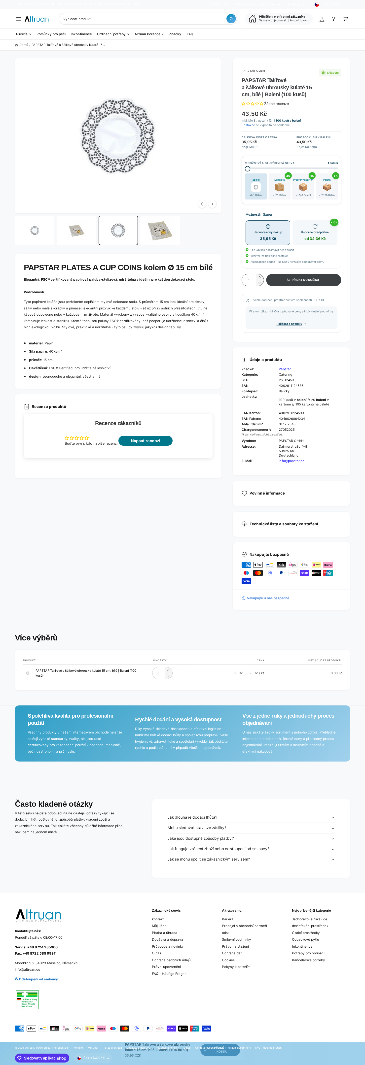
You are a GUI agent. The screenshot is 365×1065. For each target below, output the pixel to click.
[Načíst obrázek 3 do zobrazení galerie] (118, 230)
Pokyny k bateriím (236, 967)
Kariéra (227, 919)
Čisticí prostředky (306, 933)
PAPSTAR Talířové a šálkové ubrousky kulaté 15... (68, 45)
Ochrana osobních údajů (171, 960)
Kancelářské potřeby (308, 960)
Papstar (285, 369)
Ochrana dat (232, 953)
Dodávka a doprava (167, 939)
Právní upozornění (166, 967)
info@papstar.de (291, 461)
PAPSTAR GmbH (253, 70)
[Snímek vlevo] (202, 204)
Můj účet (159, 926)
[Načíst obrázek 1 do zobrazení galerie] (34, 230)
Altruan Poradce (147, 34)
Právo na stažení (235, 946)
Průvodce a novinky (168, 946)
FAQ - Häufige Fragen (169, 974)
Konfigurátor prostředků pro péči (259, 4)
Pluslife (22, 34)
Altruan (29, 1047)
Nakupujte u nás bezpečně (268, 598)
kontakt (158, 919)
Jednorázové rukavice (309, 919)
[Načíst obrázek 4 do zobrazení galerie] (160, 230)
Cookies (228, 960)
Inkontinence (302, 946)
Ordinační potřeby (111, 34)
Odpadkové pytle (305, 939)
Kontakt (222, 4)
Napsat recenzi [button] (145, 440)
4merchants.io (60, 1047)
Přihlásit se (299, 4)
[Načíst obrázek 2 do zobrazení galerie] (76, 230)
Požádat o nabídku (289, 324)
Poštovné (248, 125)
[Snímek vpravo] (212, 204)
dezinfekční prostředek (310, 926)
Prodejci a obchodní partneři (244, 926)
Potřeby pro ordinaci (308, 953)
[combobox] (148, 19)
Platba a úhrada (164, 933)
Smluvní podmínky (236, 939)
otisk (225, 933)
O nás (156, 953)
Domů (23, 45)
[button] (18, 19)
